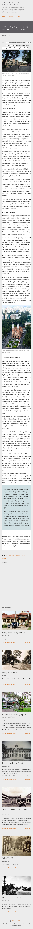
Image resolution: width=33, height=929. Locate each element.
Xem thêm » (28, 642)
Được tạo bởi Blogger (17, 920)
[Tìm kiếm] (26, 3)
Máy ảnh (11, 16)
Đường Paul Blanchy (9, 672)
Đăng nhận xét (11, 642)
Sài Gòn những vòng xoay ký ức (15, 555)
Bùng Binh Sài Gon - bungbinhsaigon (11, 4)
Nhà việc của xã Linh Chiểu (12, 898)
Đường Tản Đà (7, 858)
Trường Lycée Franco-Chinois (12, 763)
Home (3, 16)
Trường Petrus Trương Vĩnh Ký (13, 632)
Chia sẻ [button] (4, 558)
